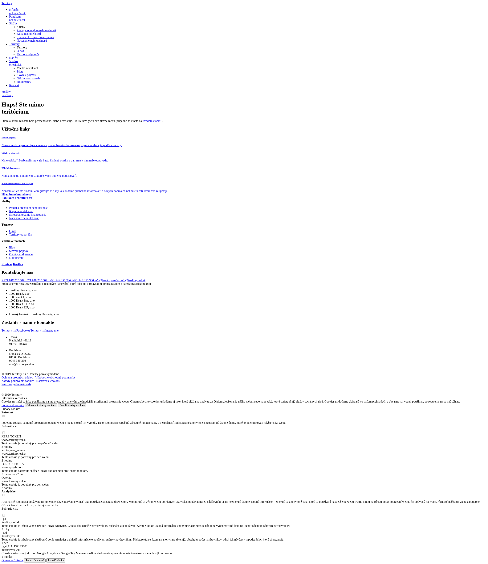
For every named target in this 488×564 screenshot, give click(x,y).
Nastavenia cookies (47, 380)
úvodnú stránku (152, 121)
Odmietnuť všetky (12, 560)
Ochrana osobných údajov (17, 377)
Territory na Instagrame (44, 330)
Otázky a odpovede (28, 78)
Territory (7, 3)
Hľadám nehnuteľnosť (17, 11)
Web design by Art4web (16, 384)
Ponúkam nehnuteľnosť (17, 18)
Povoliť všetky (56, 560)
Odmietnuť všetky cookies (41, 405)
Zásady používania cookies (18, 380)
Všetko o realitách (15, 63)
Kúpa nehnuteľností (29, 33)
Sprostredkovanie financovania (35, 37)
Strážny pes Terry (7, 93)
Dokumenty (24, 81)
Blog (20, 71)
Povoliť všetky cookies (72, 405)
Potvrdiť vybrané (35, 560)
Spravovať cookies (13, 405)
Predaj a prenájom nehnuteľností (36, 30)
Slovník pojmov (26, 75)
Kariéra (13, 57)
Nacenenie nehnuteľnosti (32, 40)
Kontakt (14, 85)
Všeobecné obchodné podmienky (55, 377)
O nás (20, 50)
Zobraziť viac (10, 426)
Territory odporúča (28, 54)
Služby (13, 23)
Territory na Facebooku (16, 330)
